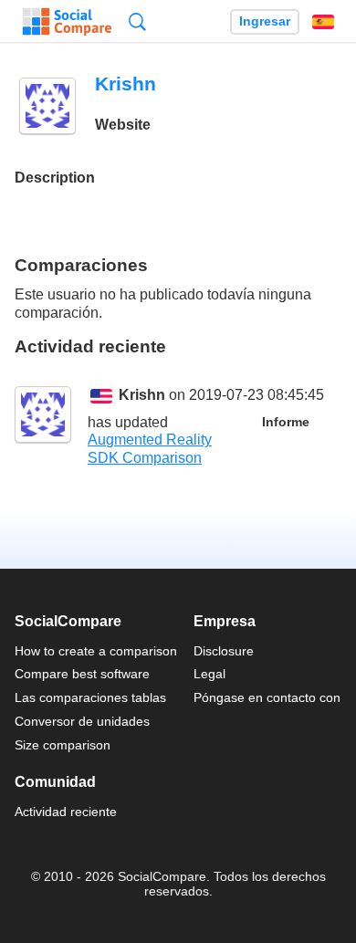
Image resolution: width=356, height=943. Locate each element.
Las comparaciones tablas (90, 697)
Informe (285, 422)
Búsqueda (137, 21)
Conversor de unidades (82, 721)
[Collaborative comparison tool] (67, 22)
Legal (209, 673)
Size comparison (62, 745)
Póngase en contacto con (267, 697)
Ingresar (264, 21)
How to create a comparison (96, 651)
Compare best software (82, 673)
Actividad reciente (66, 811)
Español (323, 22)
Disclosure (224, 651)
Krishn (142, 395)
